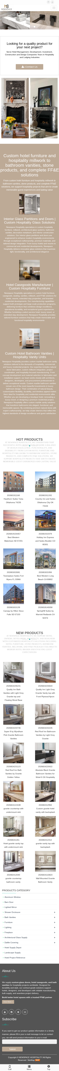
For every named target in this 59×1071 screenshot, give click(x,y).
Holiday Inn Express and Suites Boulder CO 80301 (45, 541)
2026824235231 (13, 686)
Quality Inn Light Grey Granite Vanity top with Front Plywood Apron (45, 693)
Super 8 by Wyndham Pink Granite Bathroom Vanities (13, 735)
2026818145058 (45, 607)
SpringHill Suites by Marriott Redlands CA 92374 (45, 614)
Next (54, 108)
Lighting (8, 927)
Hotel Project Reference (15, 958)
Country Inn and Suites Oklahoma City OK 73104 (45, 502)
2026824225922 (45, 766)
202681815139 (13, 607)
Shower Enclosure (12, 912)
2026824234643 (45, 686)
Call (9, 1069)
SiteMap (31, 1060)
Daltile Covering (11, 942)
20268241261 (13, 840)
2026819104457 (13, 534)
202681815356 (45, 572)
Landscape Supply (13, 952)
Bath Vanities (10, 917)
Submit (12, 1049)
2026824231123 (13, 766)
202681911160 (13, 495)
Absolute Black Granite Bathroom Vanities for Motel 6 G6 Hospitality (45, 773)
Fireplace (9, 932)
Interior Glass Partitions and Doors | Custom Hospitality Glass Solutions (29, 220)
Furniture (8, 922)
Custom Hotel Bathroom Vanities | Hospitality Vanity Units (29, 355)
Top (48, 1069)
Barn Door (9, 902)
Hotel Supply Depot (13, 947)
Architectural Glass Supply (16, 937)
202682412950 (45, 805)
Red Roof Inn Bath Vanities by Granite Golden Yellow (13, 773)
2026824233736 (13, 728)
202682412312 (45, 840)
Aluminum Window (13, 897)
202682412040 (13, 875)
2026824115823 (45, 875)
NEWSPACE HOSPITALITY (30, 1057)
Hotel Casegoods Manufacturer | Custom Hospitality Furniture (29, 286)
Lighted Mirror (11, 907)
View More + (8, 1002)
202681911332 (45, 495)
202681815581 (13, 572)
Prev (5, 108)
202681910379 (45, 534)
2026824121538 (13, 805)
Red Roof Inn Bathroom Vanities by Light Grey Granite (45, 735)
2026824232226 (45, 728)
